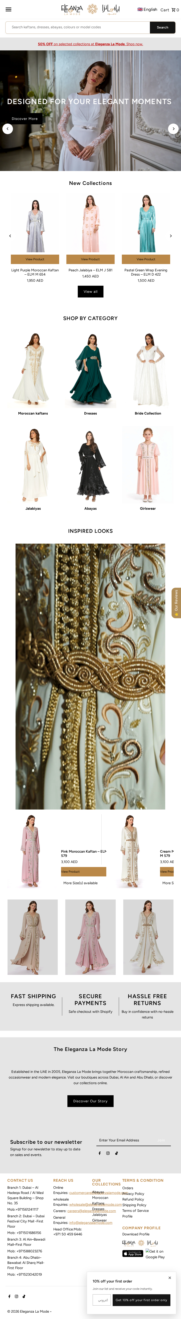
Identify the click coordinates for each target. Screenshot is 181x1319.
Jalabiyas (99, 1215)
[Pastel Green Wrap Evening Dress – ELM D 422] (146, 229)
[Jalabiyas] (33, 464)
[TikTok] (116, 1154)
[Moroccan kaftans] (33, 369)
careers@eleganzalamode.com (91, 1211)
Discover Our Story (90, 1101)
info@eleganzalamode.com (90, 1223)
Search (162, 27)
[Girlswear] (148, 464)
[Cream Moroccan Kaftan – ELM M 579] (130, 851)
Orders (127, 1188)
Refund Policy (133, 1199)
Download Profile (135, 1234)
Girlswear (99, 1220)
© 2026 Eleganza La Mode (28, 1311)
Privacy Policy (133, 1194)
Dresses (98, 1209)
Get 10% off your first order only (141, 1300)
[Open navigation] (8, 9)
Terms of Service (135, 1211)
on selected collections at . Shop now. (90, 44)
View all (91, 291)
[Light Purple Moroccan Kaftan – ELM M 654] (35, 229)
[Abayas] (90, 464)
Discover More (25, 124)
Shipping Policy (134, 1205)
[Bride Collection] (148, 369)
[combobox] (78, 27)
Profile (127, 1216)
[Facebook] (100, 1154)
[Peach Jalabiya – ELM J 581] (90, 229)
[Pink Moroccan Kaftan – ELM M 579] (31, 851)
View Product (35, 259)
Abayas (98, 1192)
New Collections (90, 183)
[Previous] (7, 128)
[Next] (173, 128)
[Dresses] (90, 369)
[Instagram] (108, 1154)
